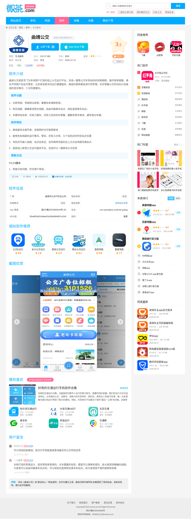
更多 (176, 144)
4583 (119, 61)
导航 (19, 66)
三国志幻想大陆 (125, 12)
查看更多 (124, 388)
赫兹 (143, 111)
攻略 (76, 20)
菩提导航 (119, 249)
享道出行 (64, 420)
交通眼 (103, 420)
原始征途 (169, 12)
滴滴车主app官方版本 (160, 310)
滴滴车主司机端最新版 (161, 323)
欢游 (143, 129)
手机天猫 (176, 55)
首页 (21, 27)
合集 (91, 20)
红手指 (144, 105)
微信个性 (108, 20)
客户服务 (95, 502)
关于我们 (71, 502)
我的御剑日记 (143, 12)
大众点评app (148, 262)
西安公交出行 (58, 249)
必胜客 (160, 55)
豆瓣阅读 (145, 87)
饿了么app (147, 280)
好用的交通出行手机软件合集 (57, 388)
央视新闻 (145, 93)
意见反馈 (108, 502)
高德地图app (149, 205)
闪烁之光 (157, 12)
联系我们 (83, 502)
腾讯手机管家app (158, 362)
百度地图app (149, 222)
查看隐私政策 (121, 203)
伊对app (153, 336)
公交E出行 (18, 249)
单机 (33, 20)
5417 (119, 56)
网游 (47, 20)
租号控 (144, 117)
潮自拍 (144, 99)
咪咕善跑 (145, 135)
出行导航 (40, 66)
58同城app (147, 256)
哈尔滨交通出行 (28, 409)
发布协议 (120, 502)
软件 (62, 20)
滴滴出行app (148, 292)
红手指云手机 (161, 73)
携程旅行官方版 (150, 239)
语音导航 (98, 249)
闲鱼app (146, 268)
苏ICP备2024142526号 (95, 511)
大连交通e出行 (68, 409)
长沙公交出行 (38, 249)
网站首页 (15, 20)
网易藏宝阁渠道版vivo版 (162, 349)
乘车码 (23, 420)
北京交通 (104, 409)
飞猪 (143, 55)
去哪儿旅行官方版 (150, 286)
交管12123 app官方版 (152, 274)
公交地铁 (29, 66)
